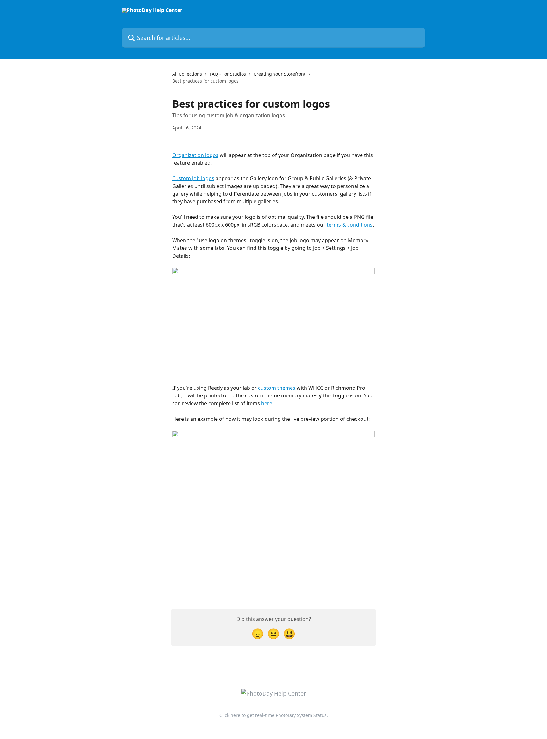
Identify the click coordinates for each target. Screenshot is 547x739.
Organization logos (195, 155)
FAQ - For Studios (228, 74)
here (266, 403)
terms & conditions (350, 224)
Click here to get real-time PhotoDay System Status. (273, 715)
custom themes (276, 387)
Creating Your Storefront (279, 74)
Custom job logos (193, 178)
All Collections (187, 74)
